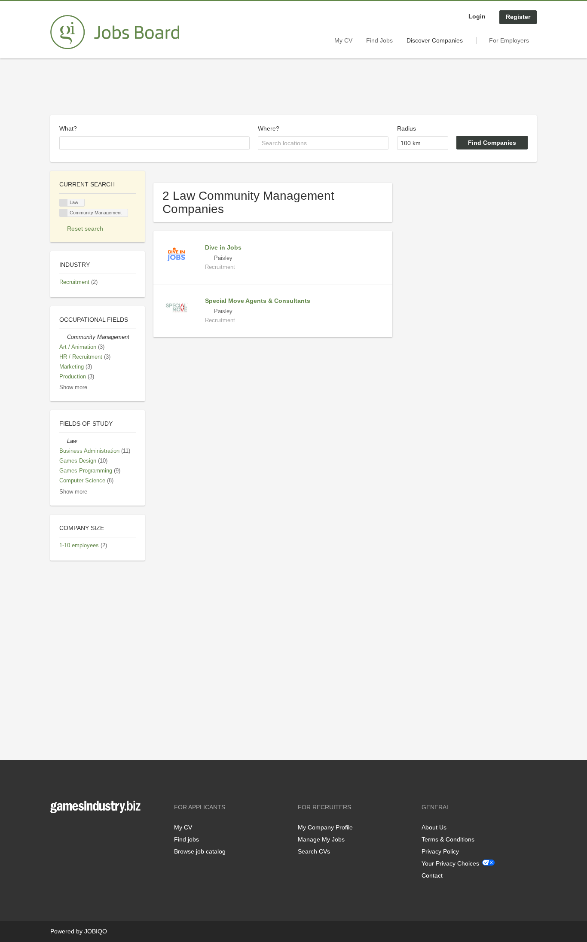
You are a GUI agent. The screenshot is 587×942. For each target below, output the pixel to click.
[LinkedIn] (83, 831)
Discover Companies (435, 40)
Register (518, 16)
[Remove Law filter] (63, 441)
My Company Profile (325, 827)
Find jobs (186, 839)
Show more (73, 387)
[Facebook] (56, 831)
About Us (434, 827)
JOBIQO (95, 931)
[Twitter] (70, 831)
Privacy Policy (440, 851)
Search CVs (314, 851)
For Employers (509, 40)
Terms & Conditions (448, 839)
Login (477, 16)
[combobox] (154, 143)
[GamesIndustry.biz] (114, 32)
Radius (406, 128)
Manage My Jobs (321, 839)
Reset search (85, 228)
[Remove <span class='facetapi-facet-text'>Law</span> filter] (63, 203)
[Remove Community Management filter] (63, 337)
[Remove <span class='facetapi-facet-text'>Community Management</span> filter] (63, 212)
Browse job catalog (200, 851)
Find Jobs (379, 40)
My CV (343, 40)
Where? (268, 128)
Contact (432, 875)
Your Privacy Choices (450, 863)
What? (68, 128)
